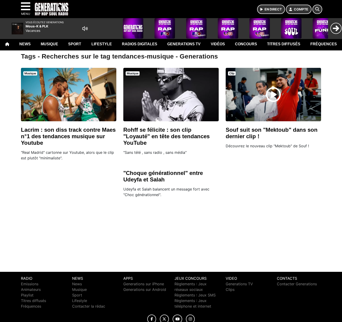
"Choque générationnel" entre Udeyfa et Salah (163, 176)
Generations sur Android (144, 289)
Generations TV (184, 44)
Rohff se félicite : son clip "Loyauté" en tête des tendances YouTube (166, 136)
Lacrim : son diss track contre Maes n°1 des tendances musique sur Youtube (68, 136)
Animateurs (31, 289)
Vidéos (218, 44)
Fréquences (323, 44)
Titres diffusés (283, 44)
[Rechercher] (317, 9)
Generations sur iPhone (143, 284)
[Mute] (84, 28)
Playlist (27, 295)
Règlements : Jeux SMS (195, 295)
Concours (246, 44)
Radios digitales (139, 44)
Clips (230, 289)
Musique (49, 44)
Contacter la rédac (88, 306)
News (25, 44)
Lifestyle (101, 44)
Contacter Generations (297, 284)
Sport (74, 44)
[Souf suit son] (273, 94)
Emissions (29, 284)
